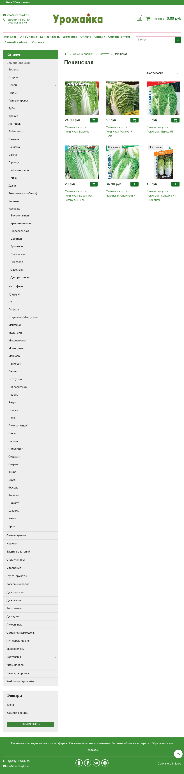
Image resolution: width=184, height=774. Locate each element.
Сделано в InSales (169, 763)
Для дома (13, 616)
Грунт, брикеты (16, 576)
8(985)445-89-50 (18, 20)
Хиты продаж (15, 665)
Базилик (13, 139)
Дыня (12, 186)
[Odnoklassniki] (79, 762)
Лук (10, 302)
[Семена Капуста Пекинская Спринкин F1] (123, 162)
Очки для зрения (17, 673)
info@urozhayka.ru (18, 15)
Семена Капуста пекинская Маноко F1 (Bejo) (119, 131)
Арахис (13, 116)
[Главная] (66, 54)
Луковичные (14, 625)
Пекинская (18, 254)
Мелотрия (15, 333)
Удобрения (13, 568)
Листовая (16, 262)
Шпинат (13, 503)
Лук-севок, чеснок (18, 641)
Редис (12, 402)
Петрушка (15, 379)
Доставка (70, 37)
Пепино (13, 371)
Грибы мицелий (18, 170)
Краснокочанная (20, 223)
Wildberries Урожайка (20, 681)
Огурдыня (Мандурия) (23, 317)
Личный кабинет (16, 43)
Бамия (12, 155)
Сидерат (14, 457)
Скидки (99, 37)
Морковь (14, 356)
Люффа (13, 310)
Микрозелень (17, 341)
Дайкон (13, 178)
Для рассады (15, 592)
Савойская (17, 270)
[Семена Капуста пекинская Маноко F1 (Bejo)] (123, 98)
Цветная (16, 239)
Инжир (12, 518)
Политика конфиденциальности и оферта (39, 743)
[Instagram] (105, 762)
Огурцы (13, 77)
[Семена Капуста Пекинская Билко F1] (163, 98)
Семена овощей (83, 54)
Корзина (38, 43)
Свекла (13, 441)
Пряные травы (18, 101)
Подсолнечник (17, 387)
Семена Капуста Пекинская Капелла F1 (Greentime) (161, 195)
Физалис (14, 495)
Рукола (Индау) (18, 426)
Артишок (14, 124)
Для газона (13, 600)
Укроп (12, 480)
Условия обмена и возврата (130, 743)
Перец (12, 85)
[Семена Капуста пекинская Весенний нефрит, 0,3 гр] (82, 162)
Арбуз (12, 108)
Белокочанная (19, 216)
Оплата (85, 37)
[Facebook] (87, 762)
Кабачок (13, 201)
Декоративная (19, 277)
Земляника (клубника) (22, 194)
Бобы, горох (16, 131)
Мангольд (14, 325)
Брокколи (16, 246)
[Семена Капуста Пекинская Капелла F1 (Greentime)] (163, 162)
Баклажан (14, 147)
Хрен (11, 526)
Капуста (104, 54)
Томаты (13, 70)
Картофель (15, 286)
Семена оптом (119, 37)
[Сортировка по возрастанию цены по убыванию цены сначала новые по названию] (162, 73)
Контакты (92, 750)
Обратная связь (162, 743)
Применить (31, 724)
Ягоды (12, 93)
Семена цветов (16, 536)
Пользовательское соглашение (89, 743)
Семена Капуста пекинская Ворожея (78, 129)
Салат (12, 433)
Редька (13, 410)
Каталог (10, 37)
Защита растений (18, 552)
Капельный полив (17, 584)
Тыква (12, 472)
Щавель (13, 511)
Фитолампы (14, 608)
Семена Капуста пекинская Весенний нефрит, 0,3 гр (78, 195)
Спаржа (13, 464)
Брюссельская (19, 231)
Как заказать (50, 37)
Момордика (16, 348)
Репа (11, 418)
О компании (28, 37)
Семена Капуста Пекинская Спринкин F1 (121, 193)
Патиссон (14, 364)
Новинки (11, 544)
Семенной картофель (20, 633)
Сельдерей (15, 449)
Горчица (13, 163)
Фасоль (13, 488)
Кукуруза (14, 294)
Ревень (13, 395)
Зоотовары (13, 657)
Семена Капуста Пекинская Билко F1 (160, 129)
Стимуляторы (15, 560)
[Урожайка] (77, 18)
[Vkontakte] (96, 762)
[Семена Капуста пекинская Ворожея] (82, 98)
